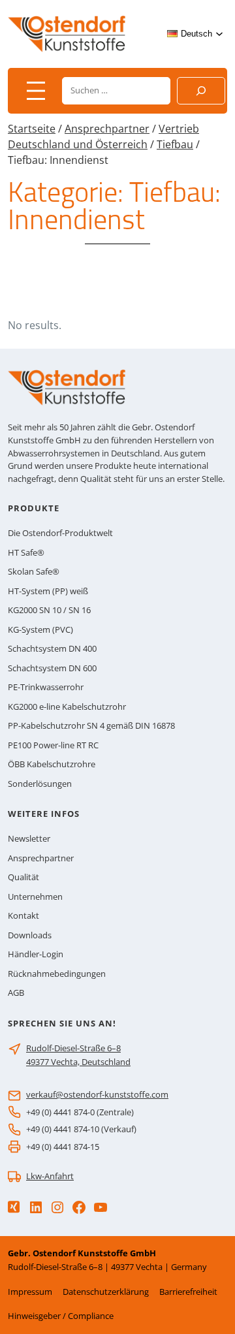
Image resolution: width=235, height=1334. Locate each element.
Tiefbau (175, 144)
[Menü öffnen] (36, 90)
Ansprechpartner (107, 128)
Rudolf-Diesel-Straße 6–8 (73, 1048)
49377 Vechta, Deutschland (78, 1062)
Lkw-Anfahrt (50, 1176)
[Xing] (14, 1207)
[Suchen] (201, 90)
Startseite (31, 128)
